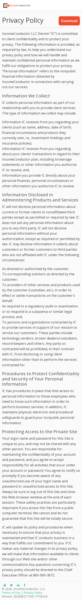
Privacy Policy (33, 593)
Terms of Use (11, 593)
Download (69, 21)
